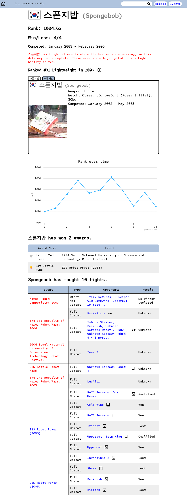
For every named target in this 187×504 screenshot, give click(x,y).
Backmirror (99, 313)
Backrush (97, 479)
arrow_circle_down (99, 70)
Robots (160, 4)
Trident (97, 426)
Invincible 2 (101, 458)
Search (149, 3)
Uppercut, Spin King (108, 436)
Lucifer (93, 381)
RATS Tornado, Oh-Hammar (111, 394)
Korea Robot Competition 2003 (44, 301)
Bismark (97, 490)
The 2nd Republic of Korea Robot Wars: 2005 (47, 381)
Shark (95, 468)
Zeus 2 (92, 352)
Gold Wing (98, 405)
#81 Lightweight (59, 70)
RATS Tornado (101, 415)
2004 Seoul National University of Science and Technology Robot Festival (47, 352)
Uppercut (97, 447)
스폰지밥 (34, 78)
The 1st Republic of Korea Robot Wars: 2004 (47, 324)
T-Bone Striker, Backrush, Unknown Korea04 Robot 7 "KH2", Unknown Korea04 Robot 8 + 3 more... (111, 329)
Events (175, 4)
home (3, 4)
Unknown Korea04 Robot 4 (111, 369)
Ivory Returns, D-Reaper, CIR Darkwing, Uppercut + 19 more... (109, 301)
